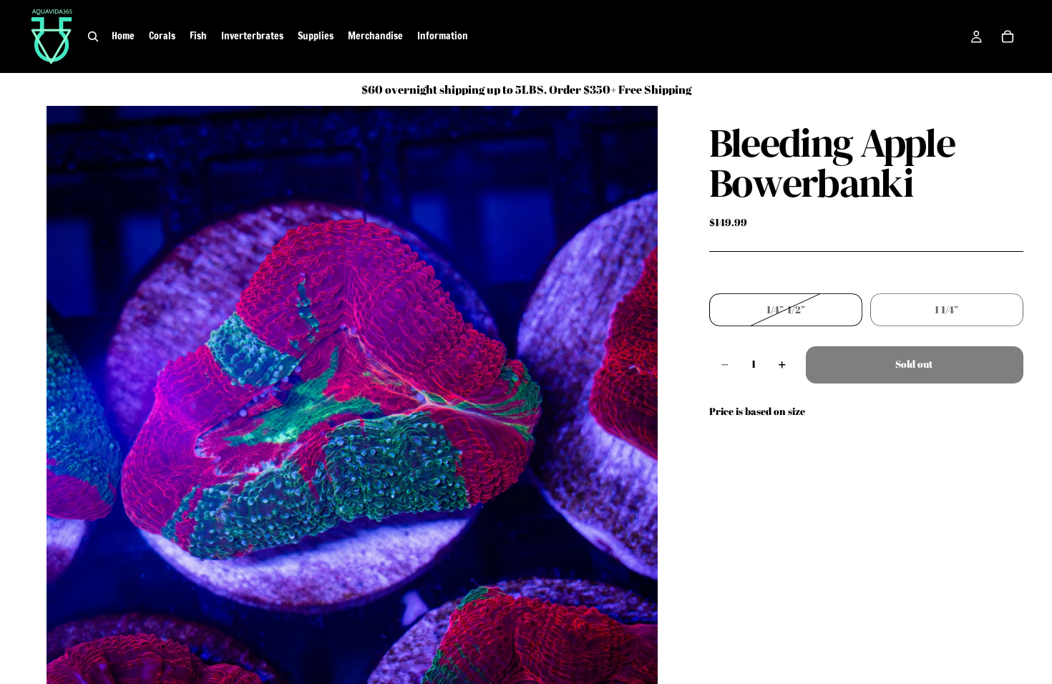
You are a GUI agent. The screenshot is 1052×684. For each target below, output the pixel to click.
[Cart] (1007, 36)
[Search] (93, 36)
